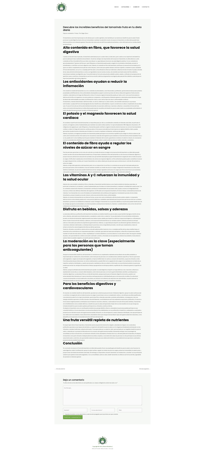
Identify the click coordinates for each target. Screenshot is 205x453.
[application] (130, 7)
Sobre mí (136, 7)
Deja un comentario (68, 33)
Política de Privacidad (96, 448)
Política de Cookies (104, 448)
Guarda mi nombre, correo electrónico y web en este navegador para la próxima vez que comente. (91, 414)
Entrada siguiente (144, 369)
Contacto (145, 7)
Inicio (116, 7)
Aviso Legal (111, 448)
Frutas (76, 33)
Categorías (125, 7)
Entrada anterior (60, 369)
